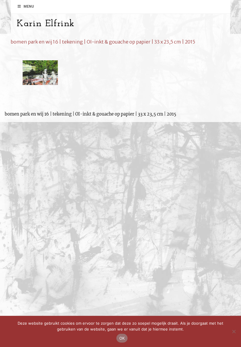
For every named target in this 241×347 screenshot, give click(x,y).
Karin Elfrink (46, 24)
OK (122, 338)
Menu (29, 6)
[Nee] (234, 331)
